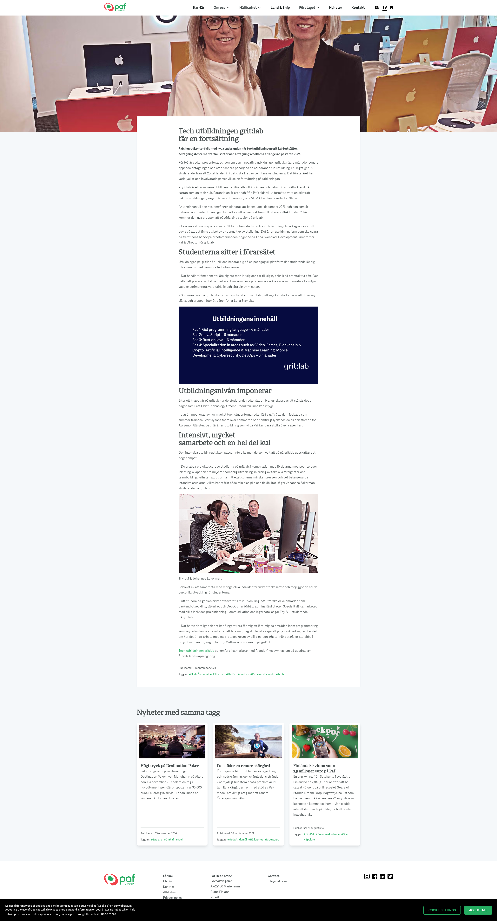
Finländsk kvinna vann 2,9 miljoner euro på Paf (314, 768)
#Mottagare (271, 839)
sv (384, 7)
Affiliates (169, 892)
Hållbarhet (248, 7)
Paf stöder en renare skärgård (243, 765)
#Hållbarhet (217, 674)
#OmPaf (231, 674)
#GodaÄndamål (199, 674)
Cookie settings (442, 910)
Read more (108, 914)
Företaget (307, 7)
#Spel (179, 839)
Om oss (219, 7)
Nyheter (335, 7)
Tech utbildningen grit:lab (196, 651)
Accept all (478, 910)
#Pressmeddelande (262, 674)
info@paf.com (277, 881)
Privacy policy (172, 898)
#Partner (243, 674)
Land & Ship (280, 7)
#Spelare (156, 839)
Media (167, 881)
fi (391, 7)
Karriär (198, 7)
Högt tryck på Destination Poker (170, 765)
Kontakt (358, 7)
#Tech (280, 674)
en (377, 7)
